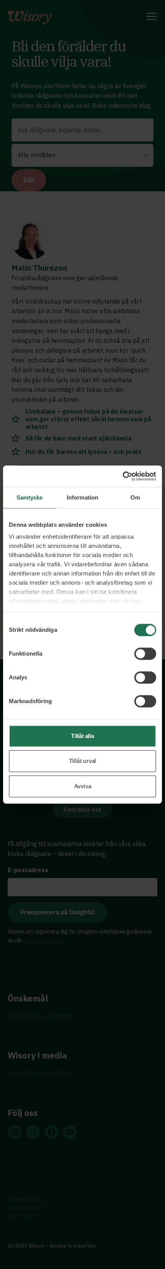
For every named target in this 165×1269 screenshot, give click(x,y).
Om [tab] (135, 497)
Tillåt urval (82, 761)
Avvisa (82, 786)
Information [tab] (82, 497)
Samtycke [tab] (29, 497)
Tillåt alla (82, 736)
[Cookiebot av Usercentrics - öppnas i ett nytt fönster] (122, 476)
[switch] (145, 654)
